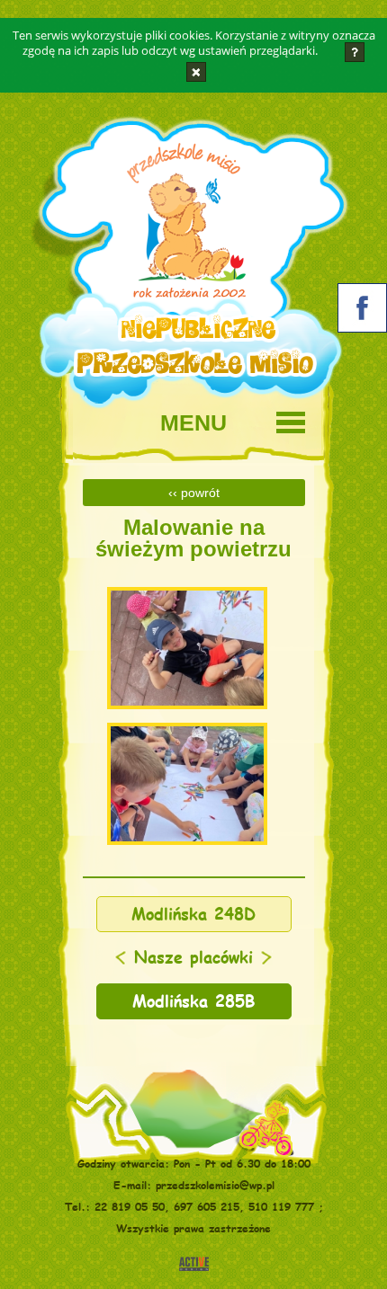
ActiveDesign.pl (194, 1264)
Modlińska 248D (193, 913)
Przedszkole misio (177, 227)
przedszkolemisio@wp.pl (215, 1185)
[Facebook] (362, 311)
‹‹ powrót (194, 492)
